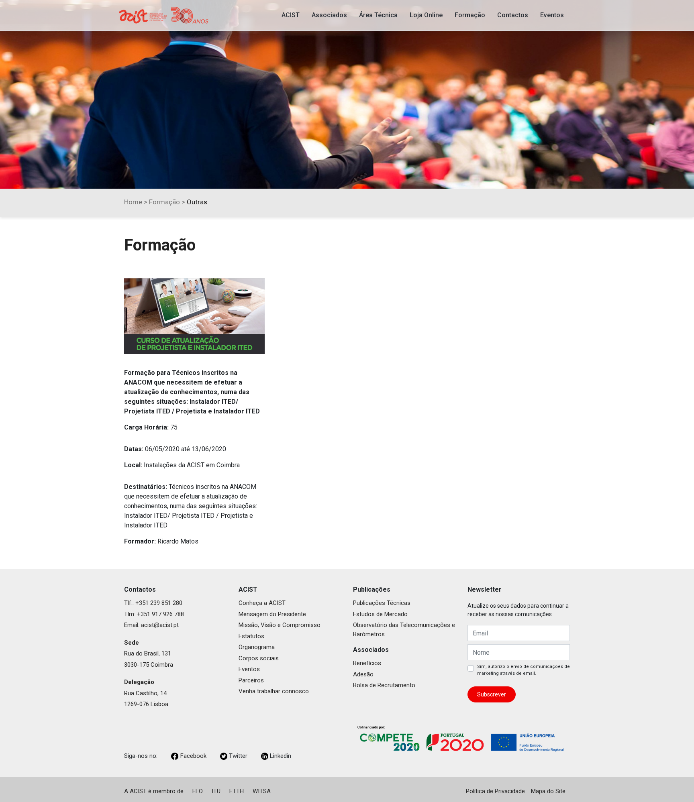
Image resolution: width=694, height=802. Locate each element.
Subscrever (491, 694)
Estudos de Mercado (380, 614)
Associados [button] (329, 15)
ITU (216, 791)
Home (133, 202)
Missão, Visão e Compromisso (279, 625)
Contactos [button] (512, 15)
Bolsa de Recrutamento (384, 685)
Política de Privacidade (495, 791)
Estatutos (251, 636)
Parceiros (251, 680)
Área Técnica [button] (378, 15)
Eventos (249, 669)
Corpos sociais (259, 658)
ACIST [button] (291, 15)
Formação (164, 202)
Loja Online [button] (426, 15)
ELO (197, 791)
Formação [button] (470, 15)
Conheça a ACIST (262, 603)
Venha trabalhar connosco (274, 691)
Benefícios (367, 663)
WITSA (262, 791)
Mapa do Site (548, 791)
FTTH (236, 791)
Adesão (363, 674)
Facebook (193, 755)
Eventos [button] (552, 15)
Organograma (257, 647)
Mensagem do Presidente (272, 614)
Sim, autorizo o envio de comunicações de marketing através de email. (523, 670)
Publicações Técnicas (381, 603)
